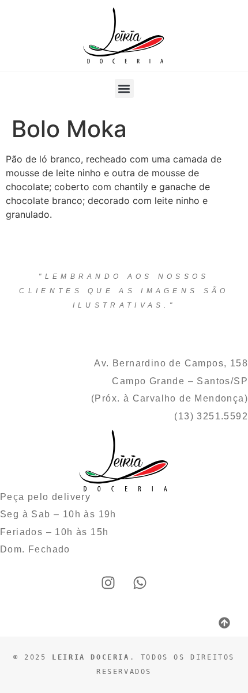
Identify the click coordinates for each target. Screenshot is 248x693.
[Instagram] (108, 583)
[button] (124, 88)
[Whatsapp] (140, 583)
